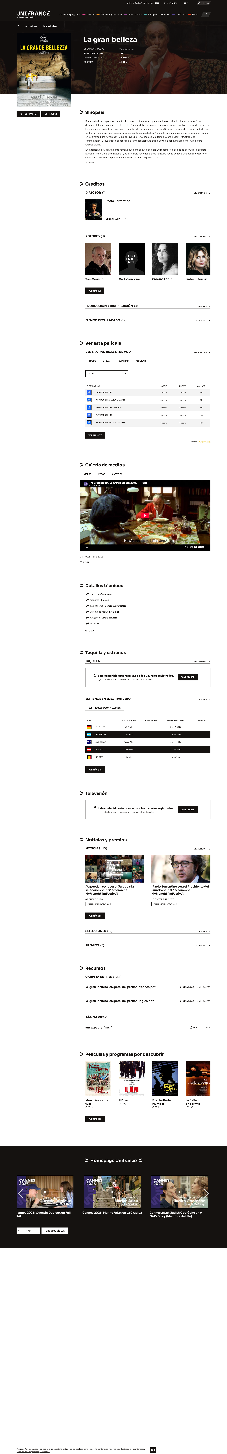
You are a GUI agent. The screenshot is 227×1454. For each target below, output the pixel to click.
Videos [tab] (87, 474)
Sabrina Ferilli (162, 279)
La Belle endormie (193, 1102)
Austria (100, 749)
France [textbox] (91, 373)
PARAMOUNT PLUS (103, 392)
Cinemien (129, 757)
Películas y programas (70, 14)
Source (194, 441)
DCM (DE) (129, 727)
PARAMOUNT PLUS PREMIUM (108, 407)
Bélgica (99, 757)
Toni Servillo (94, 279)
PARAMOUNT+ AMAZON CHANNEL (110, 400)
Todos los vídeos (55, 1231)
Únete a (196, 14)
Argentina (101, 734)
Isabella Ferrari (196, 279)
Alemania (100, 726)
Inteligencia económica (159, 14)
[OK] (153, 1450)
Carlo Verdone (129, 279)
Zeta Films (128, 734)
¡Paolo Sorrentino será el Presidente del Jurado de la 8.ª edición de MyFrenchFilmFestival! (180, 890)
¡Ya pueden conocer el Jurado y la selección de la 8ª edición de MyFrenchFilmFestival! (109, 890)
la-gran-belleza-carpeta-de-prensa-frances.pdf (120, 987)
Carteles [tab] (117, 474)
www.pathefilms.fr (99, 1027)
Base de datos (135, 14)
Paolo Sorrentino (126, 49)
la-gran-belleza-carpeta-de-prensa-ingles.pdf (119, 1001)
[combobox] (106, 373)
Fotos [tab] (101, 474)
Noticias (91, 14)
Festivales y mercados (111, 14)
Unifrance (181, 14)
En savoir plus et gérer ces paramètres (33, 1451)
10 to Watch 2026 (171, 3)
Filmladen (129, 749)
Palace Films (129, 742)
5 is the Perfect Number (163, 1102)
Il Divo (123, 1100)
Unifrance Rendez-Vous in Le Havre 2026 (143, 3)
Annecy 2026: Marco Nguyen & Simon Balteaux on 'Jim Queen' (111, 1214)
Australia (101, 742)
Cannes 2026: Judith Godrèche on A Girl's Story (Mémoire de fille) (43, 1214)
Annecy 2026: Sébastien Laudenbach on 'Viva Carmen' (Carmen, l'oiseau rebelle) (180, 1214)
